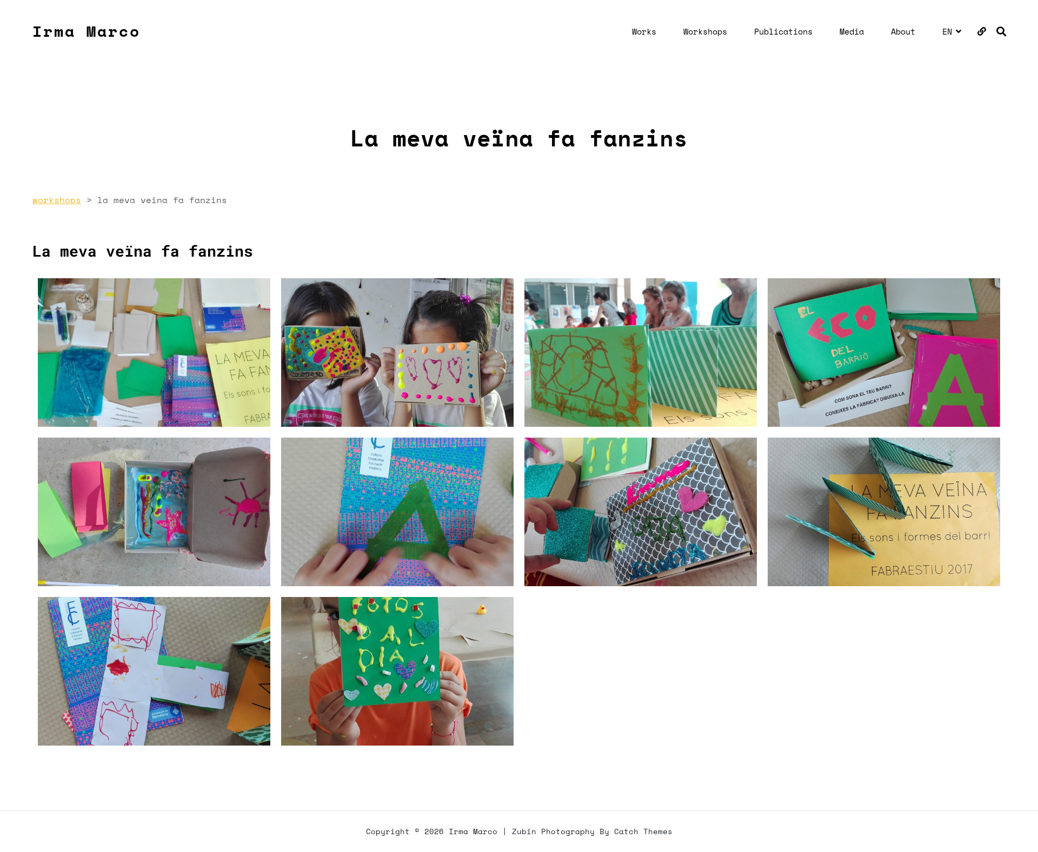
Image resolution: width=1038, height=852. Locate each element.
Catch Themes (643, 831)
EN (947, 31)
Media (852, 31)
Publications (783, 31)
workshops (56, 199)
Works (644, 31)
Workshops (705, 31)
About (903, 31)
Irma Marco (86, 31)
